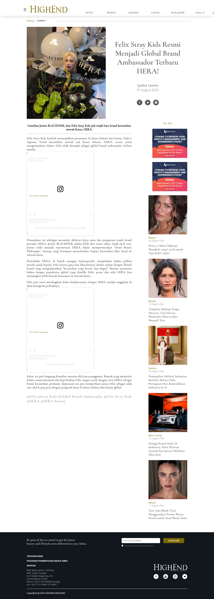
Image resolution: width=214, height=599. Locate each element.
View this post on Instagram (38, 196)
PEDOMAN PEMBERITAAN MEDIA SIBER (47, 560)
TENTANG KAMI (35, 556)
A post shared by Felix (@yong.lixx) (60, 364)
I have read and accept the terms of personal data (138, 546)
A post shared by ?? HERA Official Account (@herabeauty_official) (60, 228)
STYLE (30, 21)
